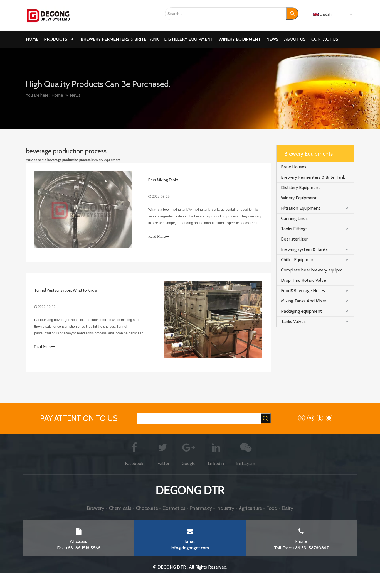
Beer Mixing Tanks (163, 179)
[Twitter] (301, 417)
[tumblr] (319, 417)
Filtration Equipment (300, 208)
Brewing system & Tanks (304, 249)
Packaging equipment (301, 311)
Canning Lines (294, 218)
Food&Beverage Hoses (303, 290)
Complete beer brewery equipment (315, 270)
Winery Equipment (299, 197)
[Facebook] (328, 417)
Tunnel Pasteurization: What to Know (65, 290)
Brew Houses (293, 167)
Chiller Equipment (298, 259)
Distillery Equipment (300, 187)
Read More (157, 236)
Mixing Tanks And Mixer (303, 300)
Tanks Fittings (294, 228)
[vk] (310, 417)
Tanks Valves (293, 321)
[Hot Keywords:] (292, 13)
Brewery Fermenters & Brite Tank (313, 177)
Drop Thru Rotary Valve (303, 280)
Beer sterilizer (294, 239)
